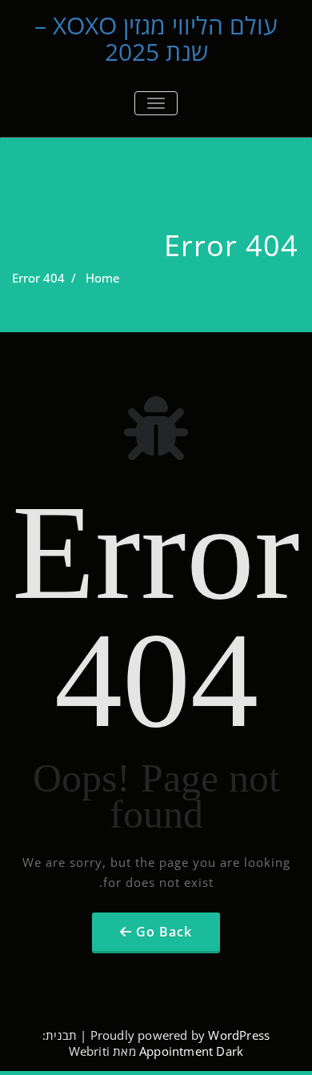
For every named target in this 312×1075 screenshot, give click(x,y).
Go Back (164, 932)
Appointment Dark (191, 1051)
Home (103, 278)
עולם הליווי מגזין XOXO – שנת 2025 (156, 38)
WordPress (239, 1035)
